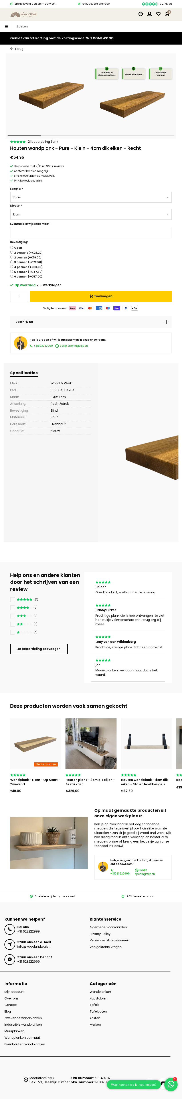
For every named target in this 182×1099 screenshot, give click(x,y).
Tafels (94, 1005)
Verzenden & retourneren (109, 940)
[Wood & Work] (23, 14)
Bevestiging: (19, 242)
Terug (19, 49)
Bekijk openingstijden (73, 346)
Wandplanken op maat (22, 1038)
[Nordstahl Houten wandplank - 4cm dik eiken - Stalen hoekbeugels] (146, 743)
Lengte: (16, 189)
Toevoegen (103, 296)
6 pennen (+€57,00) (28, 276)
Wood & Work (61, 383)
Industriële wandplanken (23, 1025)
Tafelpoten (98, 1011)
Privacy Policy (100, 934)
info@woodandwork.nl (34, 946)
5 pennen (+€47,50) (28, 272)
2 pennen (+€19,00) (28, 257)
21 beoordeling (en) (43, 142)
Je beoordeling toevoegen (39, 649)
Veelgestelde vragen (106, 947)
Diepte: (16, 205)
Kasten (95, 1018)
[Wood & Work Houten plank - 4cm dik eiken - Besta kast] (90, 743)
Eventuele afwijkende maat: (30, 224)
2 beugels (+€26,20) (28, 252)
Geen (18, 248)
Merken (95, 1025)
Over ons (11, 998)
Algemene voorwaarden (108, 927)
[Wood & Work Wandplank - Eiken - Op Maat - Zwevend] (35, 743)
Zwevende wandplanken (23, 1018)
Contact (11, 1005)
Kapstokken (98, 998)
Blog (7, 1011)
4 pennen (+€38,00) (28, 267)
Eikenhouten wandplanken (24, 1044)
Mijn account (14, 992)
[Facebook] (149, 1083)
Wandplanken (100, 992)
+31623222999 (43, 346)
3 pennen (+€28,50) (28, 262)
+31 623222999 (28, 931)
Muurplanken (14, 1031)
